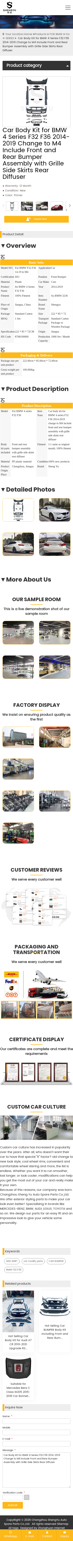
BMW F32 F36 (13, 1270)
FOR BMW (56, 34)
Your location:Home (18, 34)
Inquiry (64, 1536)
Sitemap (62, 1524)
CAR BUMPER (56, 1261)
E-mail (29, 1536)
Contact (47, 1536)
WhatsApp (10, 1536)
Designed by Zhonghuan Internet (42, 1528)
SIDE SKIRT (12, 1261)
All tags (13, 1528)
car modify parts (33, 1261)
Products (40, 34)
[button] (70, 206)
